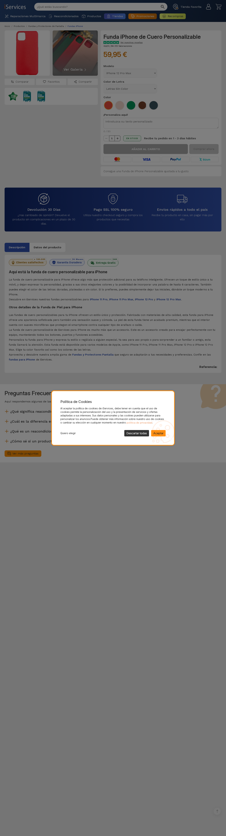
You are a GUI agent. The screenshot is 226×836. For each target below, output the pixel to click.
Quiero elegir (68, 433)
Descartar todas (136, 433)
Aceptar (158, 433)
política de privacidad (139, 422)
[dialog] (113, 418)
